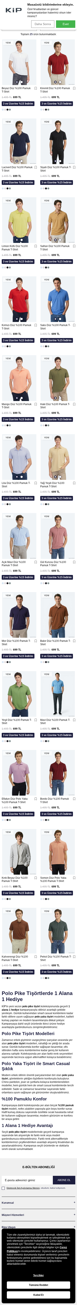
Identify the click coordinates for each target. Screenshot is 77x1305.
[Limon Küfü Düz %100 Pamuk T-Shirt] (19, 220)
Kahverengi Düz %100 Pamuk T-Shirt (15, 958)
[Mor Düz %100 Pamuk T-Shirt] (19, 615)
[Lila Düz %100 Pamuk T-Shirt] (19, 457)
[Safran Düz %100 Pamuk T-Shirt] (57, 220)
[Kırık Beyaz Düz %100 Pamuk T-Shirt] (19, 852)
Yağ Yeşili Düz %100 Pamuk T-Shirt (52, 485)
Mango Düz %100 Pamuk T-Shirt (16, 406)
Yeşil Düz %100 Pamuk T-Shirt (17, 721)
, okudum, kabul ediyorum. (36, 1188)
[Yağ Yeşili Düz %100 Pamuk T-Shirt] (57, 457)
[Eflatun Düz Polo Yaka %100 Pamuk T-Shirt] (19, 773)
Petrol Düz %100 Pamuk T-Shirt (55, 958)
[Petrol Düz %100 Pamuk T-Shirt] (57, 930)
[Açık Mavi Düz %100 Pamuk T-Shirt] (19, 536)
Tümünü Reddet (38, 1285)
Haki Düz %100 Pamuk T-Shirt (55, 406)
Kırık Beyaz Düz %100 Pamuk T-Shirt (15, 879)
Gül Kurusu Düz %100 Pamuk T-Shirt (53, 564)
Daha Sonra (43, 24)
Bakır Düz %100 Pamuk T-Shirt (55, 642)
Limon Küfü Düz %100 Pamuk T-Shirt (15, 248)
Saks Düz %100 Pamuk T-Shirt (55, 327)
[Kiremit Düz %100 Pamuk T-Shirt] (57, 62)
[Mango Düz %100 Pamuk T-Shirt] (19, 378)
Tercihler (38, 1275)
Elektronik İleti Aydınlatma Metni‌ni (23, 1188)
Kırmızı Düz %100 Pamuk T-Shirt (16, 327)
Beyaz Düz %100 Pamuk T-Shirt (16, 90)
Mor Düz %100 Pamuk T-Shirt (16, 642)
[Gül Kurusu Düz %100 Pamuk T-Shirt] (57, 536)
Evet (66, 24)
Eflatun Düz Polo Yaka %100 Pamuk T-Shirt (15, 800)
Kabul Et (38, 1294)
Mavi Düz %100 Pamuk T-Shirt (55, 721)
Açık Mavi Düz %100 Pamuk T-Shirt (14, 564)
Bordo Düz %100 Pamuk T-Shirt (54, 800)
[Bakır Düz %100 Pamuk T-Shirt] (57, 615)
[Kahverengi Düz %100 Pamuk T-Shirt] (19, 930)
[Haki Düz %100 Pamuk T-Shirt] (57, 378)
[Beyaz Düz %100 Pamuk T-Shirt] (19, 62)
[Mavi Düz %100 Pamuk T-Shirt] (57, 694)
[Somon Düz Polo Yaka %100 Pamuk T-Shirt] (57, 852)
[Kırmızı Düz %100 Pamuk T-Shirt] (19, 299)
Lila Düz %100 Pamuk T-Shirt (16, 485)
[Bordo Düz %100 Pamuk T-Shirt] (57, 773)
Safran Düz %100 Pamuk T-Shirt (55, 248)
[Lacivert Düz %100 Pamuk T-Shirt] (19, 141)
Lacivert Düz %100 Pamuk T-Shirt (17, 169)
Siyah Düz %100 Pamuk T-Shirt (55, 169)
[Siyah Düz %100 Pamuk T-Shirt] (57, 141)
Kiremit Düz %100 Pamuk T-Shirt (55, 90)
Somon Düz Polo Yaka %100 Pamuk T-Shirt (53, 879)
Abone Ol (64, 1180)
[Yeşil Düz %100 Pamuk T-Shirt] (19, 694)
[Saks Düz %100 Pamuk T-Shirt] (57, 299)
